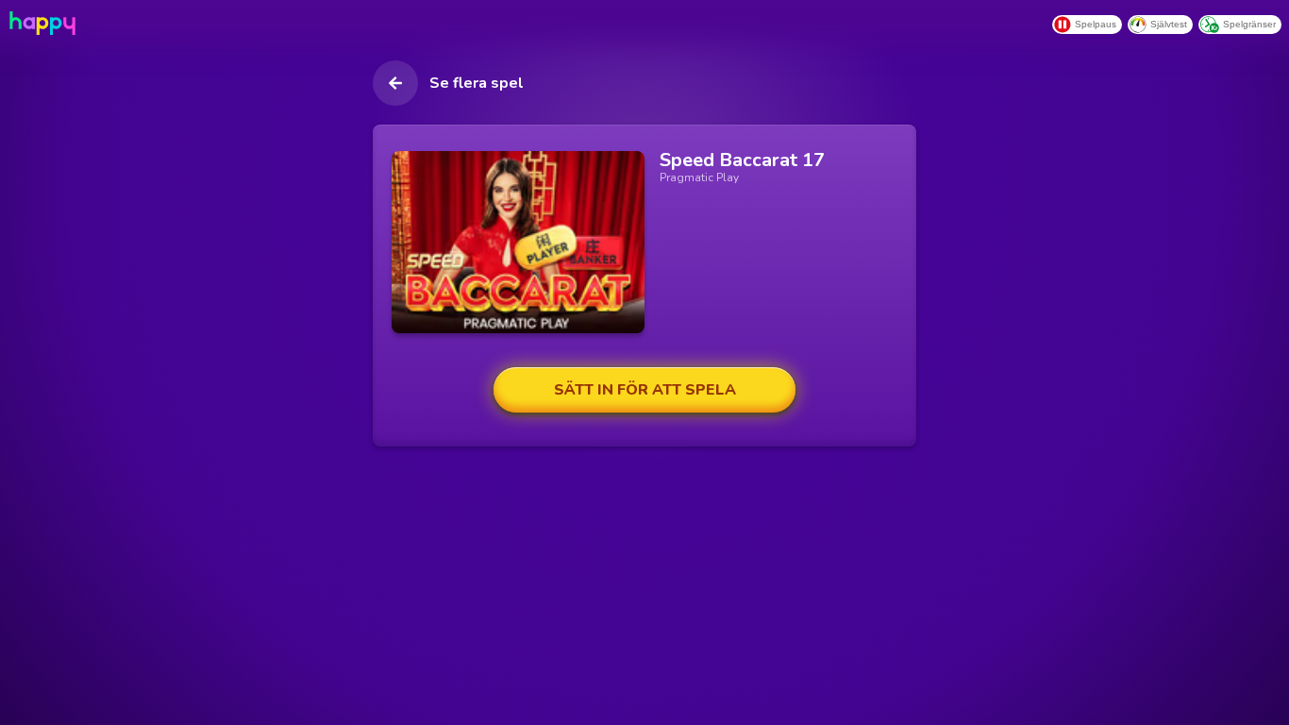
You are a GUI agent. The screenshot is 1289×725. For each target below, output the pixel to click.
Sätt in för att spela (645, 389)
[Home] (40, 23)
